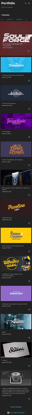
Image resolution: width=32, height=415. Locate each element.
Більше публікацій (16, 407)
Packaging (19, 19)
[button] (28, 51)
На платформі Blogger (17, 412)
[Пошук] (26, 3)
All (2, 19)
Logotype (10, 19)
